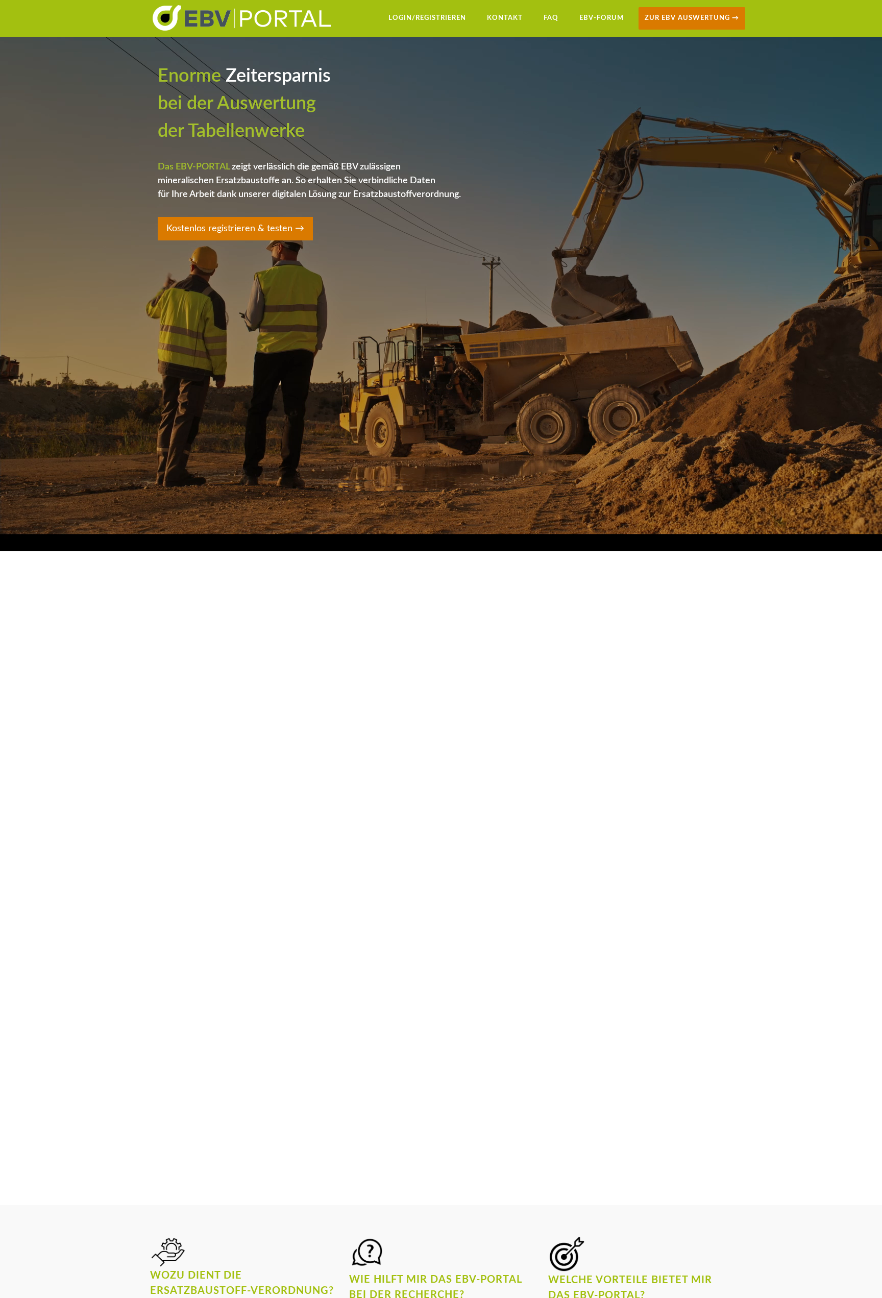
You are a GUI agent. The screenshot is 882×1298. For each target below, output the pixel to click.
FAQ (551, 18)
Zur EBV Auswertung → (692, 18)
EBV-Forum (601, 18)
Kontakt (505, 18)
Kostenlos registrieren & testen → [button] (329, 256)
